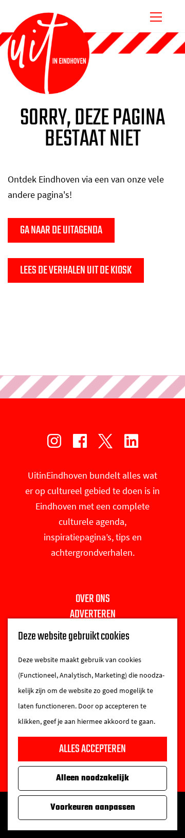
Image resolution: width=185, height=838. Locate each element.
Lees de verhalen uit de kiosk (76, 270)
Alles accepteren (92, 749)
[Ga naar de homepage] (48, 53)
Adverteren (93, 614)
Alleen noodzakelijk (92, 778)
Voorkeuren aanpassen (92, 807)
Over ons (93, 599)
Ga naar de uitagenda (61, 230)
